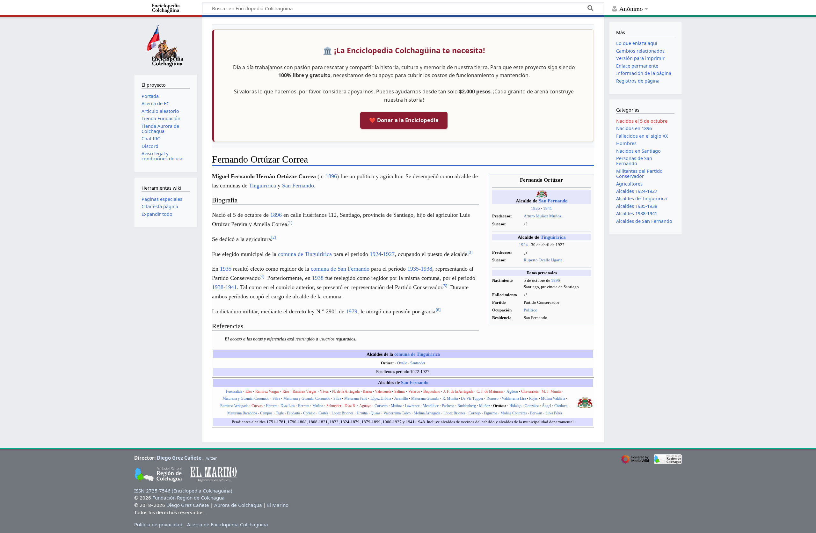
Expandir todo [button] (157, 214)
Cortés (323, 413)
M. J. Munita (551, 391)
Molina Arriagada (427, 413)
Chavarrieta (529, 391)
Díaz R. (350, 406)
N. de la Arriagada (346, 391)
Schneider (333, 406)
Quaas (375, 413)
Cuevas (257, 406)
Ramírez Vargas (267, 391)
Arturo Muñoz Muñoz (543, 216)
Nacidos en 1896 (634, 128)
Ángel (546, 406)
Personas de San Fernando (634, 160)
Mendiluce (431, 406)
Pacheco (448, 406)
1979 (351, 311)
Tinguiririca (553, 237)
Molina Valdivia (553, 398)
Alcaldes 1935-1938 (636, 206)
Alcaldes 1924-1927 (636, 191)
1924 (523, 244)
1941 (547, 208)
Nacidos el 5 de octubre (641, 121)
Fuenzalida (234, 391)
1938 (426, 269)
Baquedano (431, 391)
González (532, 406)
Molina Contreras (513, 413)
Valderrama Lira (514, 398)
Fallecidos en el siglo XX (642, 136)
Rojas (533, 398)
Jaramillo (401, 398)
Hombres (626, 143)
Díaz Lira (287, 406)
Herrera (271, 406)
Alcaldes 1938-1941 (636, 213)
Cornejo (309, 413)
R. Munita (450, 398)
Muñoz (317, 406)
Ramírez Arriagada (234, 406)
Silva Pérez (553, 413)
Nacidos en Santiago (638, 151)
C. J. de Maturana (490, 391)
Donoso (492, 398)
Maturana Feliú (355, 398)
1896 (555, 280)
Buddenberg (466, 406)
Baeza (367, 391)
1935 (535, 208)
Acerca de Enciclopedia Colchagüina (227, 524)
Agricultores (629, 184)
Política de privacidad (158, 524)
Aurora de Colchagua (238, 505)
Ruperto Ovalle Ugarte (543, 260)
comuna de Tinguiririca (305, 254)
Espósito (293, 413)
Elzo (248, 391)
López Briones (342, 413)
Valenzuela (383, 391)
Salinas (399, 391)
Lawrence (412, 406)
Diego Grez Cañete (179, 458)
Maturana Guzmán (425, 398)
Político (530, 310)
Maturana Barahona (242, 413)
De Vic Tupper (472, 398)
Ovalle (402, 363)
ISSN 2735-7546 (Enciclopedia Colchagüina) (183, 490)
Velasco (414, 391)
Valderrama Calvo (397, 413)
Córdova (560, 406)
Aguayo (365, 406)
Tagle (280, 413)
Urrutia (362, 413)
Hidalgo (515, 406)
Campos (266, 413)
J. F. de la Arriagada (458, 391)
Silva (276, 398)
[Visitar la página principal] (165, 44)
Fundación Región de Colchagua (188, 497)
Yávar (324, 391)
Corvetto (381, 406)
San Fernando (553, 200)
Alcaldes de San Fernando (644, 221)
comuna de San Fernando (340, 269)
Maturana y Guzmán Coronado (245, 398)
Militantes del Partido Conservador (639, 173)
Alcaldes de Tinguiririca (641, 198)
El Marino (277, 505)
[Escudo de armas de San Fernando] (585, 402)
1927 (389, 254)
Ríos (285, 391)
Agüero (512, 391)
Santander (417, 363)
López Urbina (380, 398)
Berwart (536, 413)
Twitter (210, 458)
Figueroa (490, 413)
